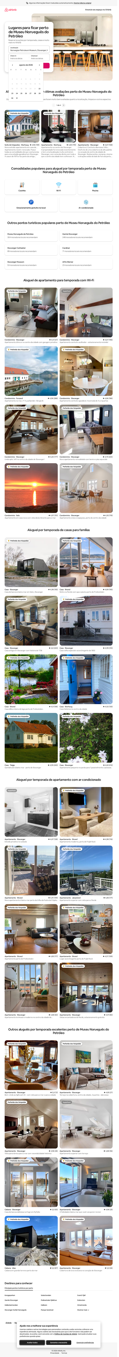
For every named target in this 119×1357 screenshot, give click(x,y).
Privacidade (54, 1353)
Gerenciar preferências (85, 1343)
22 (39, 89)
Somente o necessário (58, 1343)
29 (39, 93)
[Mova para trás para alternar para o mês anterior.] (12, 65)
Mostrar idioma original (82, 3)
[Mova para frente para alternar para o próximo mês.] (39, 65)
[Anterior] (54, 105)
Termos (64, 1353)
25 (21, 93)
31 (17, 98)
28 (35, 93)
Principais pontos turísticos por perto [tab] (19, 1288)
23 (12, 93)
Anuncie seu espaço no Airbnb (98, 9)
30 (12, 98)
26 (26, 93)
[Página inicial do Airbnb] (11, 9)
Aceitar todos (32, 1343)
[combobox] (29, 50)
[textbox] (18, 58)
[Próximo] (63, 105)
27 (30, 93)
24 (17, 93)
